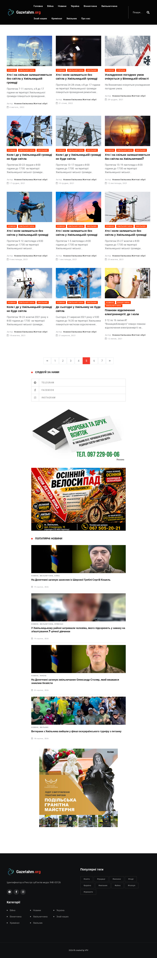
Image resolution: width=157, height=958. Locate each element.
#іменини (117, 879)
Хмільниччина (109, 6)
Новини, (35, 576)
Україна (75, 6)
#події (131, 879)
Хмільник (72, 18)
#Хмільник (102, 885)
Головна (38, 6)
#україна (87, 885)
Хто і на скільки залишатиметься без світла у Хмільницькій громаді (29, 78)
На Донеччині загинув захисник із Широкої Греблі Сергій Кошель (71, 579)
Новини (62, 6)
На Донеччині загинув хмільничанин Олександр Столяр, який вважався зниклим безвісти (75, 681)
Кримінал (57, 18)
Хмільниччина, (47, 576)
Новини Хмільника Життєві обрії (31, 104)
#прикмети (88, 892)
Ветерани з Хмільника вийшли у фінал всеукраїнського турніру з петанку (76, 731)
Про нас (85, 18)
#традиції (101, 879)
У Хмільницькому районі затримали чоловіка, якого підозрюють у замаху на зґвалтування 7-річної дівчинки (78, 630)
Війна (50, 6)
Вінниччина (90, 6)
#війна (118, 885)
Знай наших (40, 18)
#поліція (131, 885)
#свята (87, 879)
